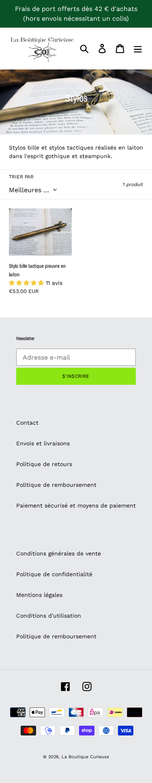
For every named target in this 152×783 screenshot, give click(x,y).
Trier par (21, 177)
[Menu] (138, 48)
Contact (27, 422)
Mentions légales (39, 595)
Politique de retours (44, 464)
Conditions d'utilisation (48, 615)
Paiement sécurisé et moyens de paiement (76, 505)
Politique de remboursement (56, 485)
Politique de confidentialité (54, 574)
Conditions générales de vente (58, 553)
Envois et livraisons (43, 443)
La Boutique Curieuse (85, 756)
